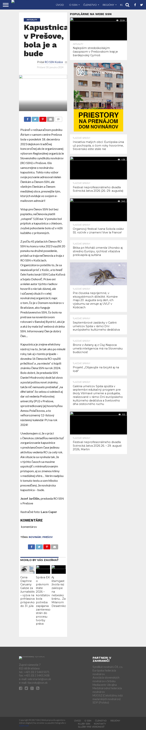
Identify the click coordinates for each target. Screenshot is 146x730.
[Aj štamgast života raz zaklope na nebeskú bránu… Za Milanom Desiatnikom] (59, 568)
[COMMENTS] (58, 118)
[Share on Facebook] (27, 118)
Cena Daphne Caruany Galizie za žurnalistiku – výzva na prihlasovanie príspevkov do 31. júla (29, 592)
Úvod (60, 4)
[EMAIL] (50, 118)
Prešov (47, 537)
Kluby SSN (84, 723)
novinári (35, 537)
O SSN (73, 4)
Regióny (108, 4)
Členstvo (90, 4)
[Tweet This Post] (35, 118)
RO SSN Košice (54, 62)
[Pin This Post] (42, 118)
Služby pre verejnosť (91, 726)
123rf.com (24, 725)
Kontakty (100, 723)
